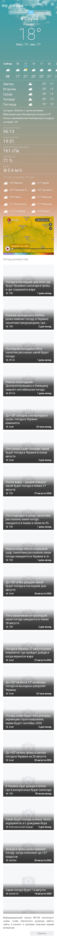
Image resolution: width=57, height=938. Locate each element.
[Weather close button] (28, 235)
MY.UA (4, 4)
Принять (42, 933)
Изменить (40, 12)
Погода (16, 6)
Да (31, 12)
